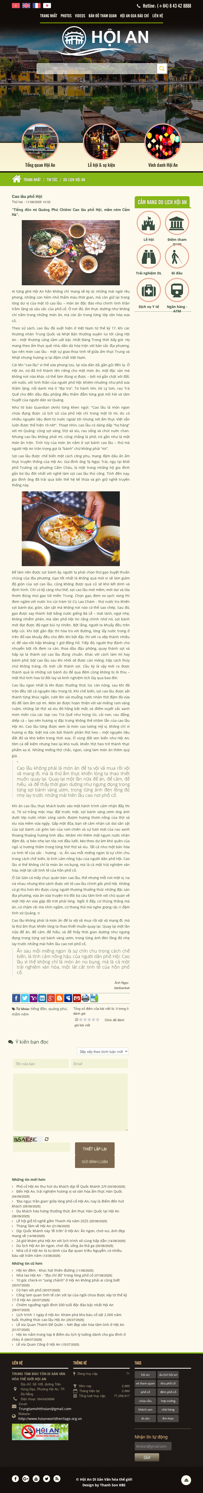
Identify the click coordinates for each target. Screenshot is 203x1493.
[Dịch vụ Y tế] (149, 294)
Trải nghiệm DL (149, 273)
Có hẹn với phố (28, 1290)
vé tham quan (145, 1383)
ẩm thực (168, 1418)
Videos (80, 16)
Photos (66, 16)
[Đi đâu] (177, 260)
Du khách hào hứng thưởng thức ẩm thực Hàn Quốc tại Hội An (67, 1211)
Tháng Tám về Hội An (33, 1226)
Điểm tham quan (177, 241)
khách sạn (145, 1409)
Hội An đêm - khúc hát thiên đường (45, 1270)
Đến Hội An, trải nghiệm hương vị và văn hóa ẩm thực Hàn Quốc (69, 1191)
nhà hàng (168, 1409)
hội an (145, 1375)
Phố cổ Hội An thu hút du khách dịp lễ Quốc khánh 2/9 (61, 1186)
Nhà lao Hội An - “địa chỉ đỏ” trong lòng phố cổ (54, 1275)
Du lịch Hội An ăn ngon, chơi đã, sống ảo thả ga (55, 1245)
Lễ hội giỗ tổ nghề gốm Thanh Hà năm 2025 (52, 1221)
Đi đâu (177, 273)
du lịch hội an (168, 1375)
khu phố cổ (168, 1383)
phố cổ (145, 1392)
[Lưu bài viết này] (94, 997)
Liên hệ (157, 16)
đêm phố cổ (168, 1392)
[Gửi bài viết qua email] (77, 997)
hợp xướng (168, 1401)
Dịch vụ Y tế (149, 306)
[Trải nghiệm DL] (149, 260)
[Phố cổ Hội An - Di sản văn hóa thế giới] (101, 40)
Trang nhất (48, 16)
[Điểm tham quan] (177, 227)
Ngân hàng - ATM (177, 308)
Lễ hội (149, 239)
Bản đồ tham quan (103, 16)
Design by (104, 1485)
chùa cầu (145, 1401)
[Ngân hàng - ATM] (177, 294)
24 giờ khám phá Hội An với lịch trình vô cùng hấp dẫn (61, 1240)
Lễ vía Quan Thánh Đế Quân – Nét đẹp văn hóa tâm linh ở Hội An (70, 1324)
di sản (145, 1418)
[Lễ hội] (149, 227)
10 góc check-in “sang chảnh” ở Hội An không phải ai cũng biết (68, 1280)
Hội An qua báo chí (134, 16)
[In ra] (85, 997)
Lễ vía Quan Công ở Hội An (38, 1344)
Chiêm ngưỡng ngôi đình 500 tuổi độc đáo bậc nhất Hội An (65, 1304)
